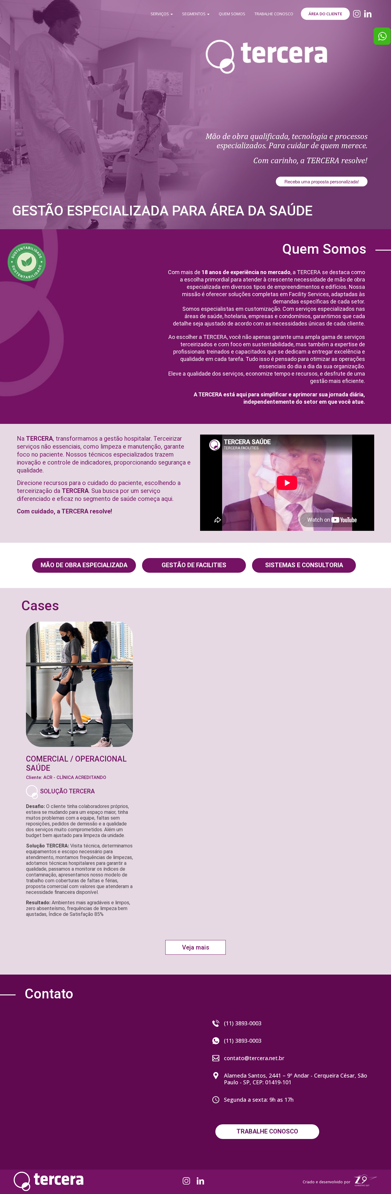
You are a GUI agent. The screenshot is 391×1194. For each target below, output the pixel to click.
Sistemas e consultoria (304, 565)
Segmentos (194, 14)
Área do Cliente (325, 14)
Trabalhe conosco (267, 1131)
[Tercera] (265, 42)
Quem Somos (232, 14)
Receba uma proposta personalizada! (321, 181)
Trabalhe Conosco (273, 14)
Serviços (160, 14)
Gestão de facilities (194, 565)
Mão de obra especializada (84, 565)
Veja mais (195, 947)
